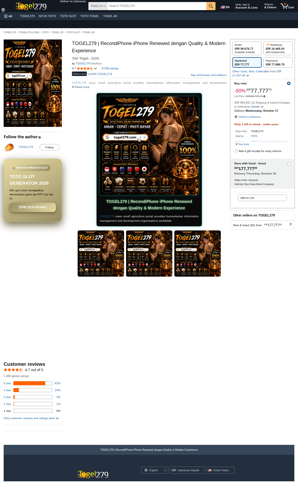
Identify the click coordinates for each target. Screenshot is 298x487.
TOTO (45, 32)
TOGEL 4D (110, 16)
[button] (73, 1)
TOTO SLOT (68, 16)
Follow (49, 147)
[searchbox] (156, 6)
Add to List (247, 197)
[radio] (247, 48)
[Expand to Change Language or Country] (165, 470)
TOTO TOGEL (89, 16)
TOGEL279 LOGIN (29, 32)
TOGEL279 (27, 16)
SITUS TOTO (47, 16)
